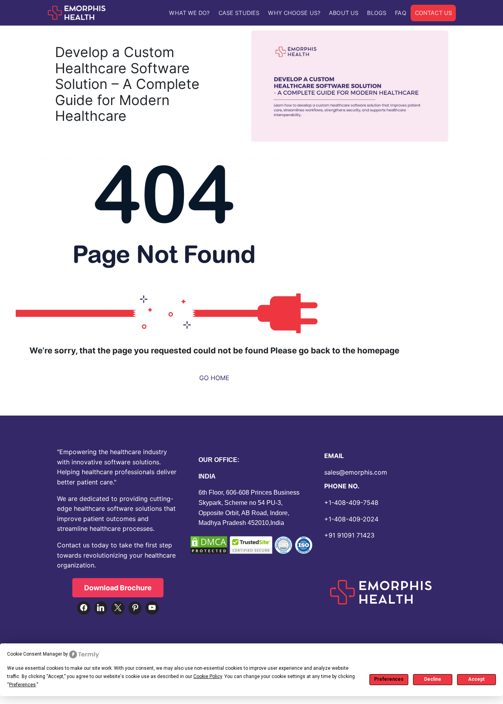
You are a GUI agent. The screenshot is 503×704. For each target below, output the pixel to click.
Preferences (389, 679)
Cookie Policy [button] (207, 676)
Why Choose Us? (294, 12)
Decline (432, 679)
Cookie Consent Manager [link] (34, 654)
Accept (476, 679)
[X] (118, 608)
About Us (343, 12)
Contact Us (433, 12)
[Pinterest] (135, 608)
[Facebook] (83, 608)
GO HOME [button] (214, 378)
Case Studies (238, 12)
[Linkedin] (101, 608)
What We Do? (189, 12)
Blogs (376, 12)
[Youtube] (152, 608)
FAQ (400, 12)
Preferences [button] (22, 684)
